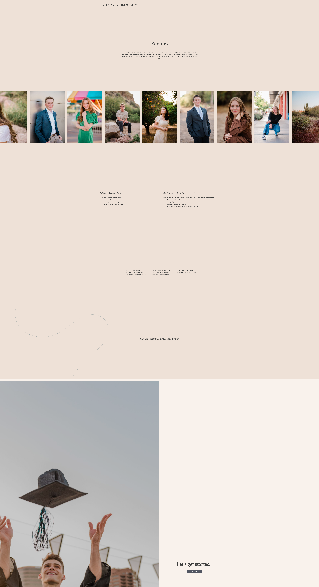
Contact (216, 5)
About (178, 5)
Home (167, 5)
